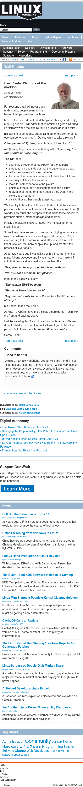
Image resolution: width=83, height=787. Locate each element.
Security (23, 650)
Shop (31, 41)
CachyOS (15, 624)
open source (21, 754)
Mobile (37, 746)
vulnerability (25, 692)
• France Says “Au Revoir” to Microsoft (23, 450)
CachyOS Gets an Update (20, 620)
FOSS (4, 517)
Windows (26, 536)
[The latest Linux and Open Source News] (70, 59)
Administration (7, 601)
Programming (38, 51)
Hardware (10, 746)
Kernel (16, 601)
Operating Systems (63, 51)
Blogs (35, 37)
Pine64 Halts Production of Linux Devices (31, 556)
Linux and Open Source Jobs (21, 408)
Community (38, 740)
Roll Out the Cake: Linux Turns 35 (25, 514)
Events (67, 741)
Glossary (7, 785)
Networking (25, 55)
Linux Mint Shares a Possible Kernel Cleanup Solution (40, 597)
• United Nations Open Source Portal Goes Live (29, 439)
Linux (10, 517)
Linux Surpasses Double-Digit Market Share (33, 665)
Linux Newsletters (29, 405)
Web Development (39, 750)
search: (4, 24)
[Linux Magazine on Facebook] (64, 59)
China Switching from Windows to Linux (30, 533)
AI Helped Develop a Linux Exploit (26, 688)
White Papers (53, 37)
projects (17, 578)
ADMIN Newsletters (30, 412)
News (5, 37)
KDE (4, 578)
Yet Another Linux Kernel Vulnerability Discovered (37, 707)
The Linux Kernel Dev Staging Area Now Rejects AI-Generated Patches (38, 645)
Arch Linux (6, 624)
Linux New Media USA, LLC (70, 785)
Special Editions (11, 41)
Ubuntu (20, 750)
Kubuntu (10, 578)
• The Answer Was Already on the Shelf (24, 427)
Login (78, 59)
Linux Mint (24, 601)
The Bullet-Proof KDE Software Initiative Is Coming (37, 575)
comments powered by (22, 393)
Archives (73, 37)
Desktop (5, 669)
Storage (18, 559)
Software (8, 55)
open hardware (8, 559)
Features (20, 37)
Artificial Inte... (7, 650)
